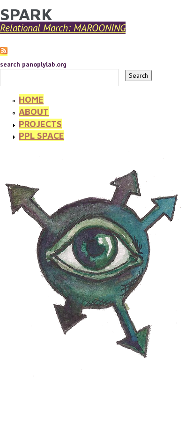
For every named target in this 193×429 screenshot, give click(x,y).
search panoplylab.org (33, 64)
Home (31, 99)
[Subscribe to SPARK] (3, 51)
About (34, 111)
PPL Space (41, 135)
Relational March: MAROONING (63, 28)
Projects (40, 124)
